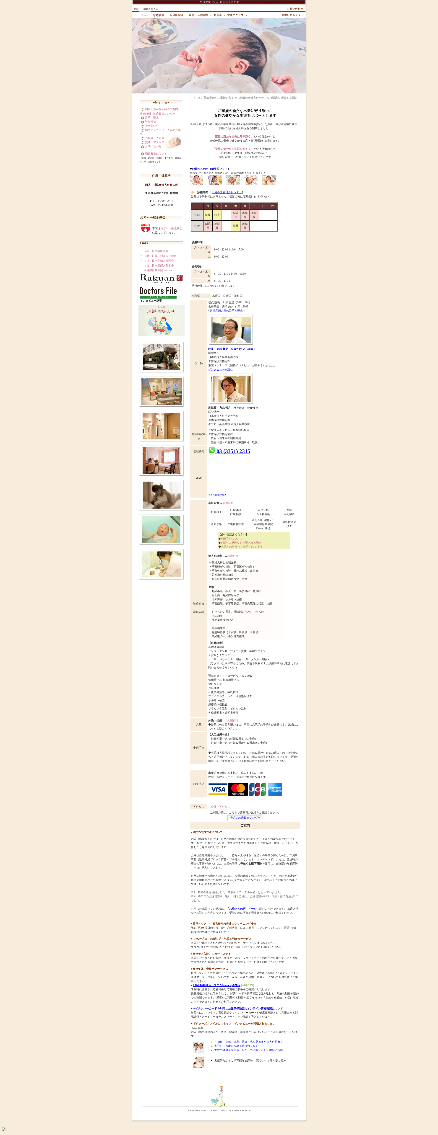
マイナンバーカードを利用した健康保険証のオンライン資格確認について (238, 1008)
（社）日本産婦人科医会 (159, 260)
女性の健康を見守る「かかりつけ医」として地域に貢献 (248, 1050)
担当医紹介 (152, 125)
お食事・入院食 (154, 138)
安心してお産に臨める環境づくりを (236, 1045)
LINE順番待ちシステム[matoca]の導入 (216, 985)
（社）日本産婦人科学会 (159, 265)
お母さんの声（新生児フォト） (211, 168)
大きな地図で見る (217, 495)
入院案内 (232, 720)
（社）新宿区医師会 (156, 251)
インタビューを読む (220, 369)
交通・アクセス (154, 142)
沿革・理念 (152, 117)
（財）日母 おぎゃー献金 (160, 256)
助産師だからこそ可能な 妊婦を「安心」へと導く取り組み (250, 1060)
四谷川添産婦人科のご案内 (161, 109)
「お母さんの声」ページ (242, 908)
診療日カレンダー (164, 113)
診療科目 (150, 121)
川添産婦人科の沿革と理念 (226, 310)
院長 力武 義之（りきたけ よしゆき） (232, 349)
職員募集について (156, 153)
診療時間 (145, 113)
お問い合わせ (153, 146)
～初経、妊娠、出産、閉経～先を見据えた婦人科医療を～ (250, 1041)
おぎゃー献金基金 (171, 228)
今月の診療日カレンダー (227, 192)
